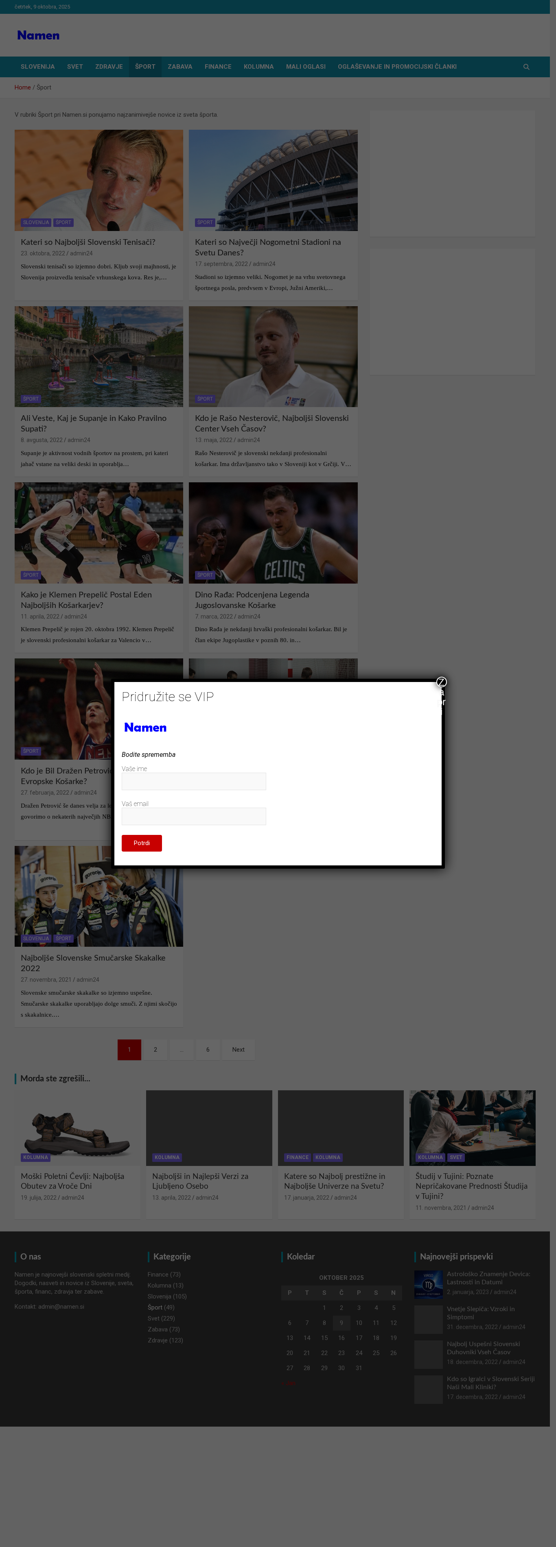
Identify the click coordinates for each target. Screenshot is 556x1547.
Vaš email (135, 804)
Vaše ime (134, 769)
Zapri (441, 682)
